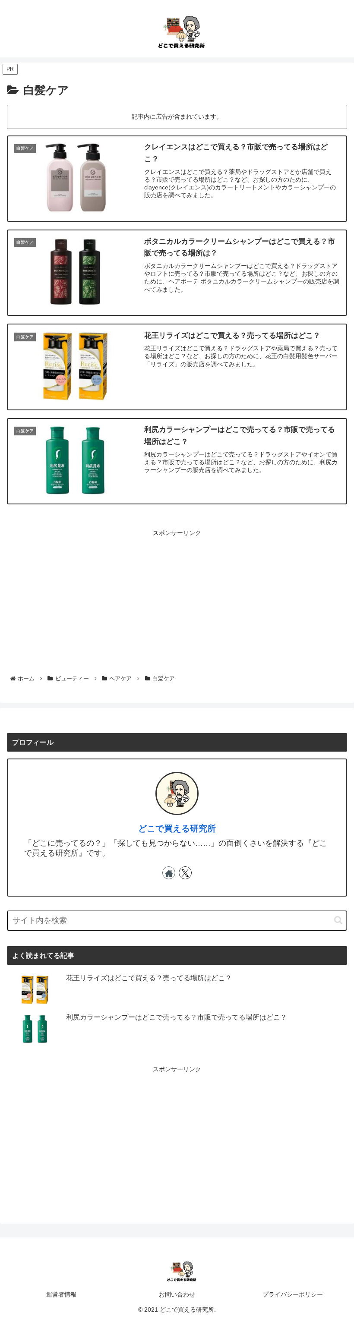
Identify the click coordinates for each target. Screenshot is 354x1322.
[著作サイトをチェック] (168, 872)
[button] (338, 920)
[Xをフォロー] (185, 872)
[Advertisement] (177, 598)
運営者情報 (61, 1294)
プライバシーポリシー (292, 1294)
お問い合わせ (177, 1294)
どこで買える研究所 (177, 828)
